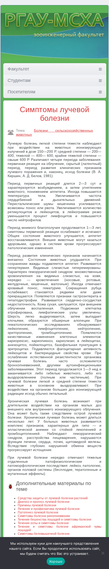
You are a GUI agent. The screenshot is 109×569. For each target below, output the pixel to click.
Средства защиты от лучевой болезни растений (53, 498)
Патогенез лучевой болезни (38, 512)
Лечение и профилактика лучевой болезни (49, 509)
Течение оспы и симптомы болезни (43, 523)
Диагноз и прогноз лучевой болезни (43, 502)
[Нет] (102, 553)
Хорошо (56, 561)
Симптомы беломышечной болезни (43, 534)
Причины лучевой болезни (37, 505)
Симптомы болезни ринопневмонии (44, 516)
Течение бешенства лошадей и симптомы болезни (54, 519)
